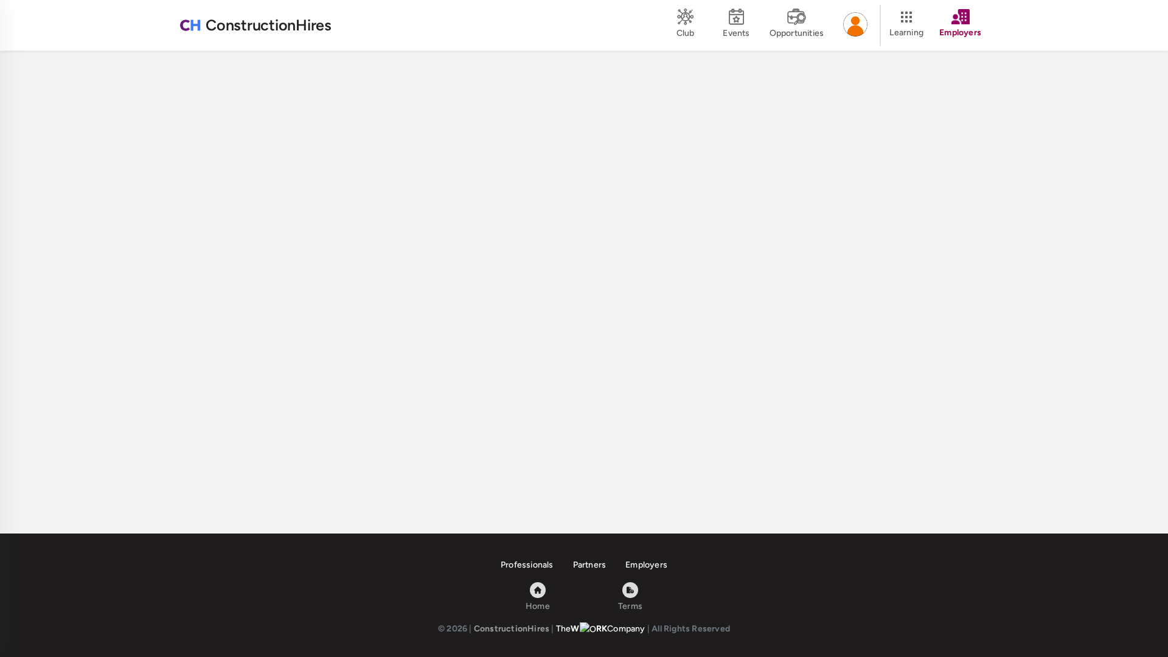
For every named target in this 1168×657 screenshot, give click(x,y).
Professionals (527, 565)
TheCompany (600, 629)
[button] (855, 25)
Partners (590, 565)
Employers (646, 565)
